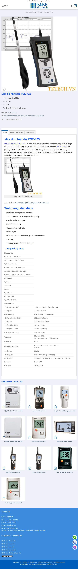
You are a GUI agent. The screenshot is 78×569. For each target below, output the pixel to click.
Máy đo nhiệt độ (48, 12)
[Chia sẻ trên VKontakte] (14, 120)
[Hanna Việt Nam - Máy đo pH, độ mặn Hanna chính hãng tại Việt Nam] (39, 6)
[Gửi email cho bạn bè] (9, 120)
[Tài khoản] (72, 6)
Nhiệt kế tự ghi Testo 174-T (39, 441)
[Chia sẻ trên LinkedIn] (16, 120)
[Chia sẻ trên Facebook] (5, 120)
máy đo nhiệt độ (8, 115)
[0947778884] (74, 537)
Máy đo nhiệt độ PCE (18, 115)
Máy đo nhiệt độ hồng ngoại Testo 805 (64, 411)
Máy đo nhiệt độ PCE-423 (32, 115)
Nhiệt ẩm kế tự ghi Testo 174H (65, 472)
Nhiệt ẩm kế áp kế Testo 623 (64, 441)
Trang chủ (28, 12)
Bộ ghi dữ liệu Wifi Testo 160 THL (13, 411)
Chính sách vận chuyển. (8, 550)
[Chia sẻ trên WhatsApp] (2, 120)
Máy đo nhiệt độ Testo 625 (13, 472)
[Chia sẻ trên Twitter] (7, 120)
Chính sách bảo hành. (8, 544)
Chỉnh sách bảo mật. (7, 547)
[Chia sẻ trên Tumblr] (19, 120)
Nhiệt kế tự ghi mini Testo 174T (13, 502)
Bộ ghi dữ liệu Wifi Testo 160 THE (13, 441)
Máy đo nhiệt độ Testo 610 (39, 411)
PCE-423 (41, 115)
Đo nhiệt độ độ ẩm (37, 12)
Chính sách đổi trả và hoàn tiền (11, 553)
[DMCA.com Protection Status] (7, 556)
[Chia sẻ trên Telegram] (21, 120)
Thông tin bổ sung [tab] (16, 132)
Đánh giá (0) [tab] (30, 132)
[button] (4, 6)
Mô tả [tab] (5, 132)
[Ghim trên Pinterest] (12, 120)
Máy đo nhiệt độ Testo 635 (39, 472)
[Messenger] (74, 547)
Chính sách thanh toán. (8, 541)
